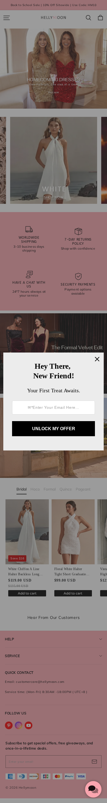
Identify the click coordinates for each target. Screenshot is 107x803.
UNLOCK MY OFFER (53, 428)
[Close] (97, 359)
